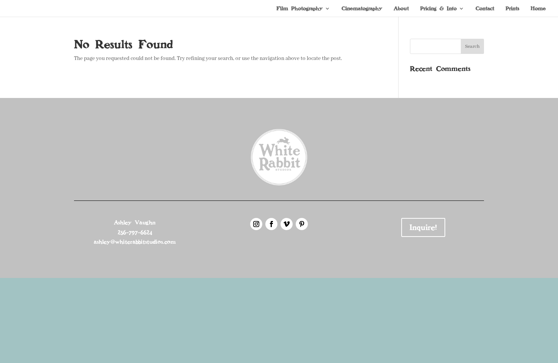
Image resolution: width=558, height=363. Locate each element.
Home (538, 9)
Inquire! (423, 227)
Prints (512, 9)
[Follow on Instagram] (256, 224)
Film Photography (299, 9)
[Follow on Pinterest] (302, 224)
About (401, 9)
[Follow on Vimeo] (287, 224)
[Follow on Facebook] (271, 224)
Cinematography (362, 9)
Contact (485, 9)
